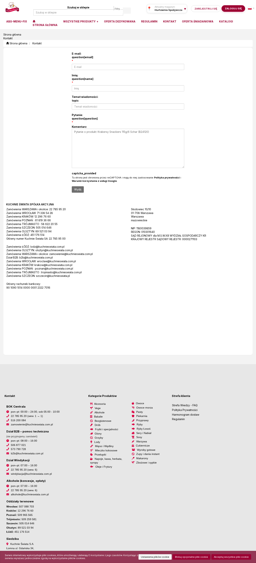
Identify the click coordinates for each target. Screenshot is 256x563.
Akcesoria (100, 403)
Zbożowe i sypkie (146, 462)
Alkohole (99, 412)
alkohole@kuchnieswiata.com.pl (30, 494)
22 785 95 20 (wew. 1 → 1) (27, 415)
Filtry (117, 8)
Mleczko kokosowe (106, 450)
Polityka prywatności (167, 177)
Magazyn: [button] (168, 9)
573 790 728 (18, 449)
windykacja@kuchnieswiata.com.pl (31, 473)
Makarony (142, 458)
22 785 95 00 (57, 238)
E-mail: (82, 55)
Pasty (139, 411)
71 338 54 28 (45, 213)
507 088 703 (26, 506)
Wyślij (77, 189)
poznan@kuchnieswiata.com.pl (54, 268)
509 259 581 (29, 519)
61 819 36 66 (43, 220)
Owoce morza (144, 407)
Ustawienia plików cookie (155, 557)
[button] (251, 8)
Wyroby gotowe (146, 449)
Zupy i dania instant (147, 453)
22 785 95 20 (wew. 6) (24, 469)
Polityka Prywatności (185, 409)
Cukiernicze (143, 445)
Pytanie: (85, 116)
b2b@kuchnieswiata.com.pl (36, 257)
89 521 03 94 (43, 231)
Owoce (140, 403)
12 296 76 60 (42, 216)
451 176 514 (37, 234)
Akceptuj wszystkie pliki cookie (231, 557)
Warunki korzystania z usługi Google (94, 181)
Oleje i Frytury (103, 466)
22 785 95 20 (57, 209)
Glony (98, 433)
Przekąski (100, 454)
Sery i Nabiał (143, 433)
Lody (97, 441)
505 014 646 (44, 227)
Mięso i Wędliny (104, 446)
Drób (97, 424)
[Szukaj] (127, 10)
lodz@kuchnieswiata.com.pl (47, 246)
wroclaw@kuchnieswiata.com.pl (56, 261)
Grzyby (99, 437)
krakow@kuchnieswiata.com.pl (53, 265)
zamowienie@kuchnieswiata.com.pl (71, 254)
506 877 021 (18, 444)
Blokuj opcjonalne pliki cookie (191, 557)
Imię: (82, 77)
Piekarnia (141, 415)
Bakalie (98, 416)
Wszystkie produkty (79, 21)
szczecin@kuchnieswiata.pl (53, 275)
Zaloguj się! (232, 8)
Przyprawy (142, 420)
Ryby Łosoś (143, 428)
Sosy (139, 437)
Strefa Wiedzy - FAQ (185, 405)
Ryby (140, 424)
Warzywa (141, 441)
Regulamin (178, 419)
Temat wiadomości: (85, 98)
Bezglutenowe (103, 420)
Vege (98, 408)
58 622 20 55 (49, 224)
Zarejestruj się (206, 8)
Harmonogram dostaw (185, 414)
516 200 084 (18, 420)
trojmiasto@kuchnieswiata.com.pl (61, 272)
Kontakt (37, 43)
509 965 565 (25, 514)
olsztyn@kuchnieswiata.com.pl (54, 250)
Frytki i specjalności (106, 429)
